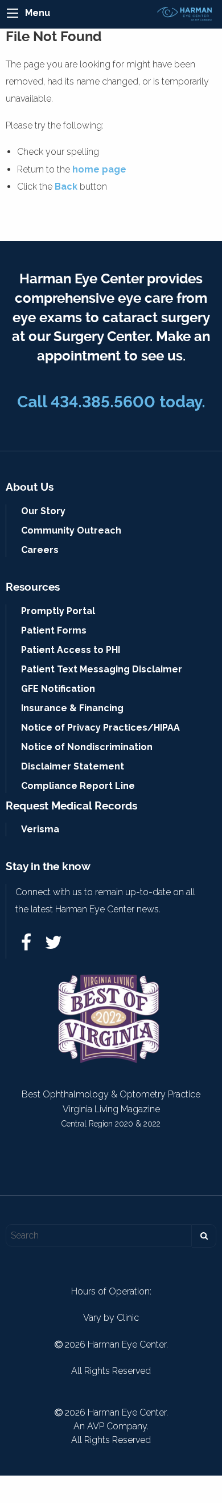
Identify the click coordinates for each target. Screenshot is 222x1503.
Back (66, 186)
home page (99, 169)
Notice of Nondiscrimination (87, 747)
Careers (40, 549)
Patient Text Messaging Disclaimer (101, 669)
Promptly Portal (58, 611)
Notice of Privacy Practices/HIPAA (100, 727)
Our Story (43, 511)
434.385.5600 (103, 401)
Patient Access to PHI (70, 649)
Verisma (40, 829)
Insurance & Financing (72, 708)
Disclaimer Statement (72, 766)
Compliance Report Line (78, 785)
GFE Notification (58, 688)
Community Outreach (71, 530)
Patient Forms (54, 630)
